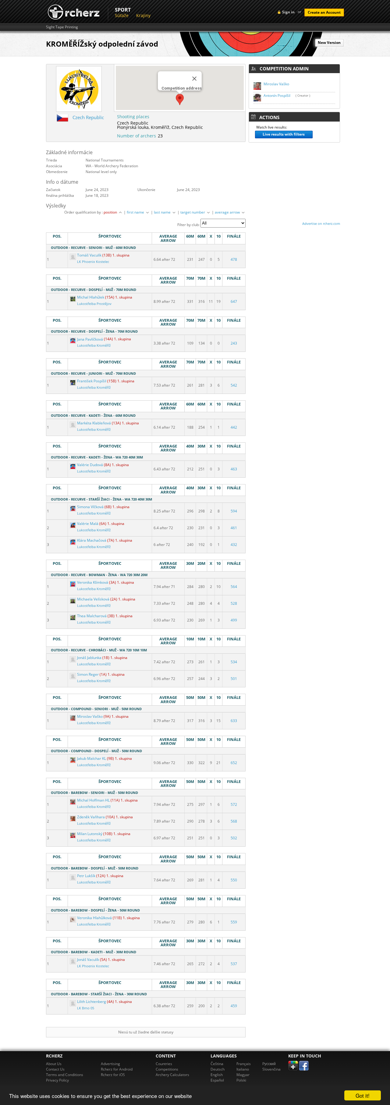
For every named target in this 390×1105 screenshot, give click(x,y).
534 (234, 661)
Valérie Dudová (90, 464)
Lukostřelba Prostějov (94, 304)
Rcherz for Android (117, 1069)
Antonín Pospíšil (277, 95)
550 (234, 880)
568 (234, 821)
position (111, 212)
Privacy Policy (57, 1080)
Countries (164, 1063)
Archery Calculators (172, 1074)
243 (234, 343)
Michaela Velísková (93, 599)
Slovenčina (271, 1069)
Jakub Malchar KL (91, 758)
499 (234, 620)
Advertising (110, 1063)
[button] (180, 99)
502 (234, 838)
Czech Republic (88, 117)
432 (234, 544)
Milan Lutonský (89, 833)
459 (234, 1005)
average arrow (228, 212)
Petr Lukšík (86, 875)
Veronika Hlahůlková (94, 917)
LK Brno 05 (85, 1008)
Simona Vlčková (90, 506)
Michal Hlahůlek (90, 297)
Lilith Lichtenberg (91, 1001)
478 (234, 259)
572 (234, 804)
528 (234, 603)
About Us (54, 1063)
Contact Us (55, 1069)
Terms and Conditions (64, 1074)
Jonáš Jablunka (89, 657)
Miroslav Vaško (90, 716)
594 (234, 511)
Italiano (242, 1069)
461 (234, 527)
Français (243, 1063)
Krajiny (143, 15)
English (217, 1074)
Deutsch (218, 1069)
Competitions (167, 1069)
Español (217, 1080)
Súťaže (122, 15)
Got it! (363, 1095)
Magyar (243, 1074)
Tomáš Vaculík (89, 255)
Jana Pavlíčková (90, 339)
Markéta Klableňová (94, 423)
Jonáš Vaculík (88, 959)
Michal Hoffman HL (93, 800)
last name (163, 212)
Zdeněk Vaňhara (91, 817)
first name (136, 212)
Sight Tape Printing (62, 27)
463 (234, 469)
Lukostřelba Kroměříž (94, 345)
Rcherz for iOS (113, 1074)
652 (234, 762)
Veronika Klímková (92, 582)
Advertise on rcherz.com (321, 223)
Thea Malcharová (92, 615)
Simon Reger (88, 674)
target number (193, 212)
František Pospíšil (91, 381)
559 (234, 922)
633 (234, 720)
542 (234, 385)
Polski (241, 1080)
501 (234, 678)
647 (234, 301)
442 (234, 427)
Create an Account (324, 12)
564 (234, 586)
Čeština (217, 1063)
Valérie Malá (87, 523)
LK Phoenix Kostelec (93, 262)
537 (234, 963)
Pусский (269, 1063)
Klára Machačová (91, 540)
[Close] (194, 78)
